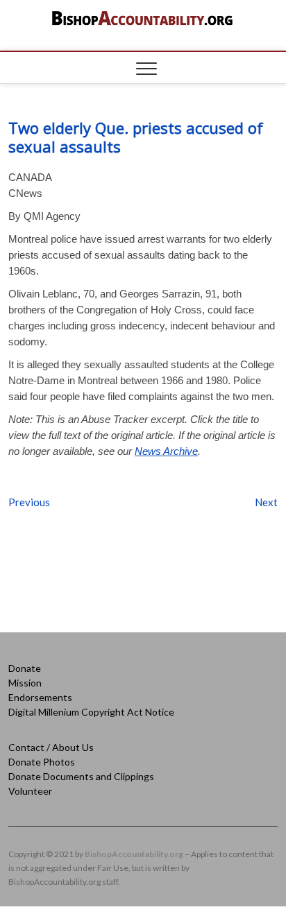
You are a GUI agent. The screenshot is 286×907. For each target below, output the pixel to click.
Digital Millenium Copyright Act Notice (91, 712)
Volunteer (30, 791)
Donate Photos (41, 762)
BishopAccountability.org (134, 854)
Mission (25, 683)
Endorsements (40, 697)
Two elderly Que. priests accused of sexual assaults (135, 137)
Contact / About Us (51, 747)
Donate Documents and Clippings (81, 776)
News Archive (166, 451)
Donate (24, 668)
